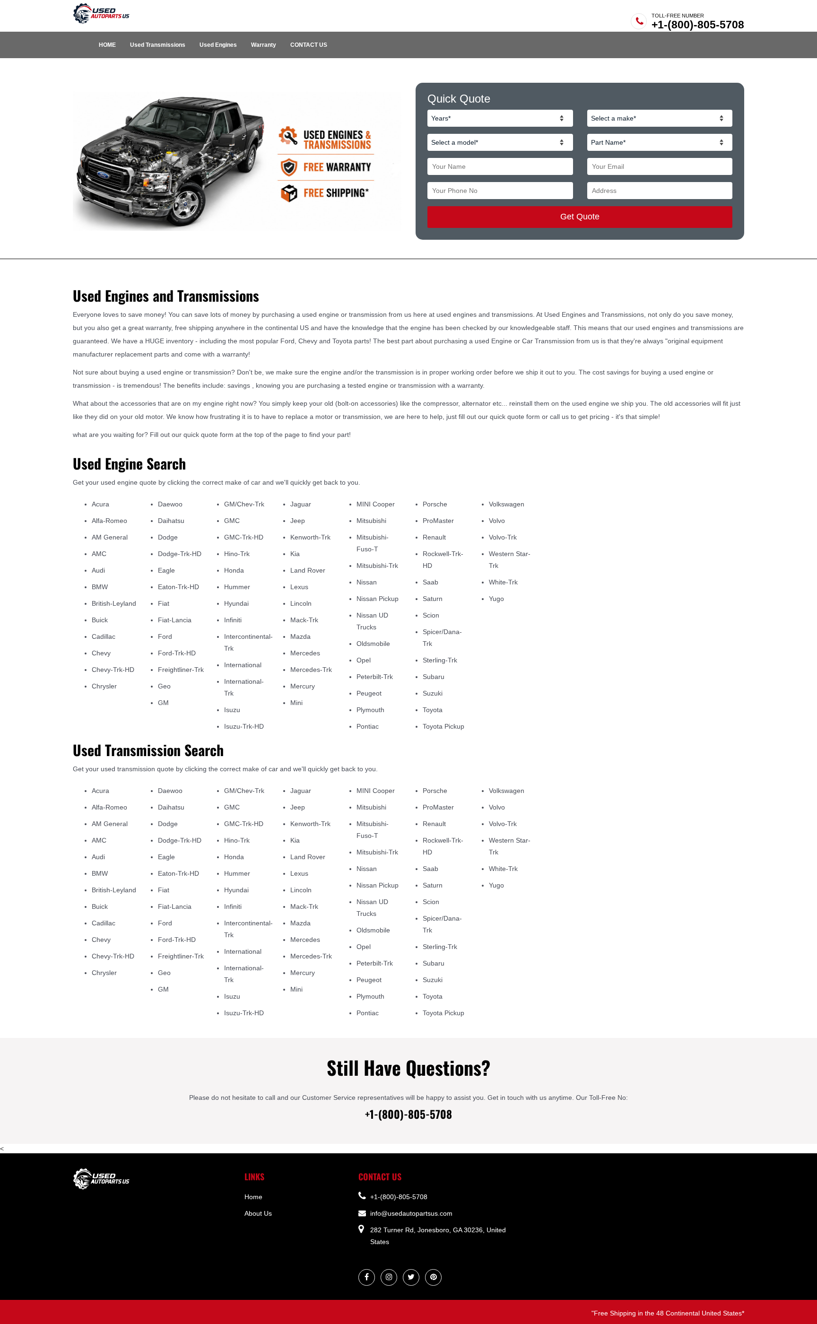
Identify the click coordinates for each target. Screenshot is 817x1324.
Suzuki (433, 693)
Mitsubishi (371, 520)
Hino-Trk (237, 553)
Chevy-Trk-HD (113, 669)
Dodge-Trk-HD (179, 553)
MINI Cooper (375, 504)
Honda (234, 570)
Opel (363, 660)
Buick (100, 620)
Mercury (302, 686)
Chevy (101, 653)
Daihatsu (171, 520)
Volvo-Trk (503, 537)
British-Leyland (114, 603)
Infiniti (233, 620)
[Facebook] (367, 1277)
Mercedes (305, 653)
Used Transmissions (157, 45)
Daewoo (170, 504)
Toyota (433, 710)
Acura (100, 504)
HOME (107, 45)
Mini (296, 702)
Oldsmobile (373, 643)
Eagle (166, 570)
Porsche (435, 504)
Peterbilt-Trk (374, 676)
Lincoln (301, 603)
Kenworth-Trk (310, 537)
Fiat (163, 603)
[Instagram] (389, 1277)
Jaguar (300, 504)
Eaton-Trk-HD (178, 587)
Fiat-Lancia (174, 620)
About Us (258, 1213)
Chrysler (104, 686)
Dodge (168, 537)
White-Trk (503, 582)
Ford (165, 636)
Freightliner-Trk (181, 669)
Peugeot (369, 693)
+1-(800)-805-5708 (698, 24)
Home (253, 1197)
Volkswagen (506, 504)
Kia (295, 553)
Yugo (496, 598)
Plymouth (370, 710)
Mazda (300, 636)
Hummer (237, 587)
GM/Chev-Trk (244, 504)
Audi (98, 570)
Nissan (366, 582)
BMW (100, 587)
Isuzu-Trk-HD (244, 726)
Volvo (497, 520)
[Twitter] (411, 1277)
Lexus (299, 587)
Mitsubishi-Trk (377, 565)
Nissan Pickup (377, 598)
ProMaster (438, 520)
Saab (430, 582)
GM (163, 702)
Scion (431, 615)
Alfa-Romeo (109, 520)
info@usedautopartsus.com (410, 1213)
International (242, 665)
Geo (164, 686)
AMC (99, 553)
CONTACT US (308, 45)
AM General (110, 537)
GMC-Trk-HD (243, 537)
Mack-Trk (304, 620)
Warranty (263, 45)
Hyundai (236, 603)
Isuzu (232, 710)
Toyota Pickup (443, 726)
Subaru (433, 676)
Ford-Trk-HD (177, 653)
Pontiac (367, 726)
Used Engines (218, 45)
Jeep (297, 520)
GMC (232, 520)
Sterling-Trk (440, 660)
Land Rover (307, 570)
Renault (434, 537)
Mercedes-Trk (311, 669)
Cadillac (103, 636)
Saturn (433, 598)
